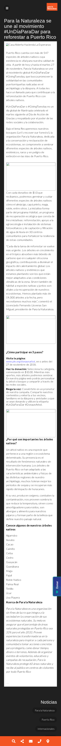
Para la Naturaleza (44, 710)
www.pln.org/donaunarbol (20, 361)
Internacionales (46, 728)
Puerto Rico (48, 719)
